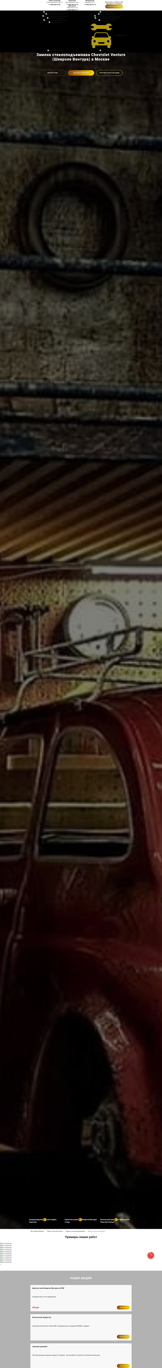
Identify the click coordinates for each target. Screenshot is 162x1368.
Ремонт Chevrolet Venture (55, 1231)
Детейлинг (58, 22)
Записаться (123, 1307)
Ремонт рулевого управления (110, 18)
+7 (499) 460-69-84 (54, 4)
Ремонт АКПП (110, 50)
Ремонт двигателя (110, 14)
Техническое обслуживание (58, 12)
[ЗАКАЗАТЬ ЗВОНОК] (151, 1255)
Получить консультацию (114, 6)
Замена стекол (58, 50)
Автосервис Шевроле (37, 1231)
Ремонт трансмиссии (58, 14)
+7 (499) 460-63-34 (72, 4)
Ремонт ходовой (58, 18)
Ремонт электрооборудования (109, 16)
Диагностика (110, 12)
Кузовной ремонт (121, 35)
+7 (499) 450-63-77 (72, 10)
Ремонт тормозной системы (58, 20)
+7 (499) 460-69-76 (90, 4)
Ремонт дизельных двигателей (58, 16)
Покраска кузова (110, 20)
